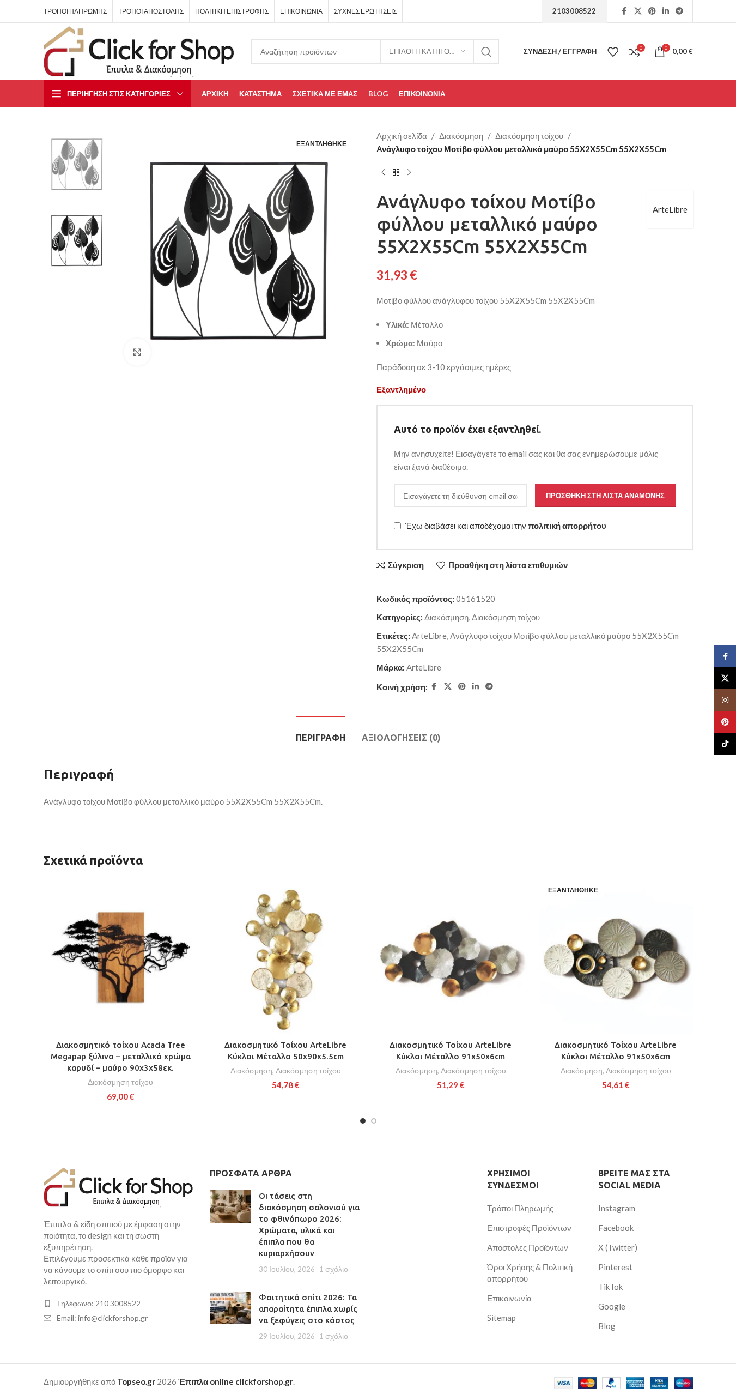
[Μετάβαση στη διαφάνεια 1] (363, 1121)
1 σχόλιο (333, 1269)
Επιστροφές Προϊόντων (529, 1228)
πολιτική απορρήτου (567, 526)
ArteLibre (670, 209)
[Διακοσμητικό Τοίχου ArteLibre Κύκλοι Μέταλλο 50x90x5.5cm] (286, 957)
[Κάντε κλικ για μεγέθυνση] (137, 352)
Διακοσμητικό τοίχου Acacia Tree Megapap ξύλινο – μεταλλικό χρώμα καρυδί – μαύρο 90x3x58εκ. (121, 1056)
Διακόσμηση (461, 136)
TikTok (610, 1287)
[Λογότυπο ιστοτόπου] (139, 50)
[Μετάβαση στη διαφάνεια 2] (373, 1121)
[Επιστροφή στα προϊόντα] (396, 172)
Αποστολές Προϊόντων (527, 1247)
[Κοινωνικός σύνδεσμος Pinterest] (652, 11)
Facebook (616, 1228)
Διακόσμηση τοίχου (529, 136)
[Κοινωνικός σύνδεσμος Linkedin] (665, 11)
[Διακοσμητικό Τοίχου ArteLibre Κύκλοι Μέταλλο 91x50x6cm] (451, 957)
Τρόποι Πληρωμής (520, 1208)
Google (611, 1306)
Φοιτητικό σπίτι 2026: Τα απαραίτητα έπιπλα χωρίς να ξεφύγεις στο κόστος (308, 1309)
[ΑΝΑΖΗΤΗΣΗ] (486, 51)
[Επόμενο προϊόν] (409, 172)
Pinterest (615, 1267)
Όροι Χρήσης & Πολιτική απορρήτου (530, 1272)
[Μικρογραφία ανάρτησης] (230, 1232)
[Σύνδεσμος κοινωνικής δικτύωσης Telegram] (679, 11)
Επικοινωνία (509, 1298)
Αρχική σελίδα (401, 136)
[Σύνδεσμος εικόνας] (119, 1186)
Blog (607, 1326)
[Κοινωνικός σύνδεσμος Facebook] (624, 11)
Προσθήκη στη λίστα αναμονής (605, 495)
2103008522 (574, 11)
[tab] (320, 732)
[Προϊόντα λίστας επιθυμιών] (613, 52)
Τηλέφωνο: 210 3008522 (99, 1303)
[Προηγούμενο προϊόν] (383, 172)
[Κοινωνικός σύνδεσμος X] (638, 11)
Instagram (616, 1208)
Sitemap (501, 1318)
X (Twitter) (617, 1247)
